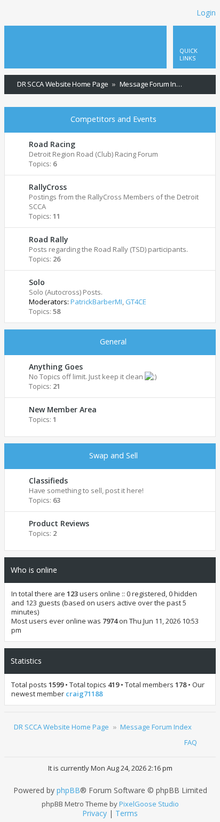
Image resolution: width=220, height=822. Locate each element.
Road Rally (48, 239)
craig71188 (84, 693)
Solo (37, 282)
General (113, 341)
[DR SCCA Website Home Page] (44, 37)
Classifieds (48, 480)
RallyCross (48, 187)
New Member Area (63, 409)
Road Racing (52, 144)
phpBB (68, 790)
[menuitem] (208, 84)
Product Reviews (59, 523)
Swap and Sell (113, 455)
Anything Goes (56, 367)
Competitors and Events (113, 119)
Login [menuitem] (206, 12)
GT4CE (135, 301)
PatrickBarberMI (96, 301)
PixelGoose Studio (149, 804)
